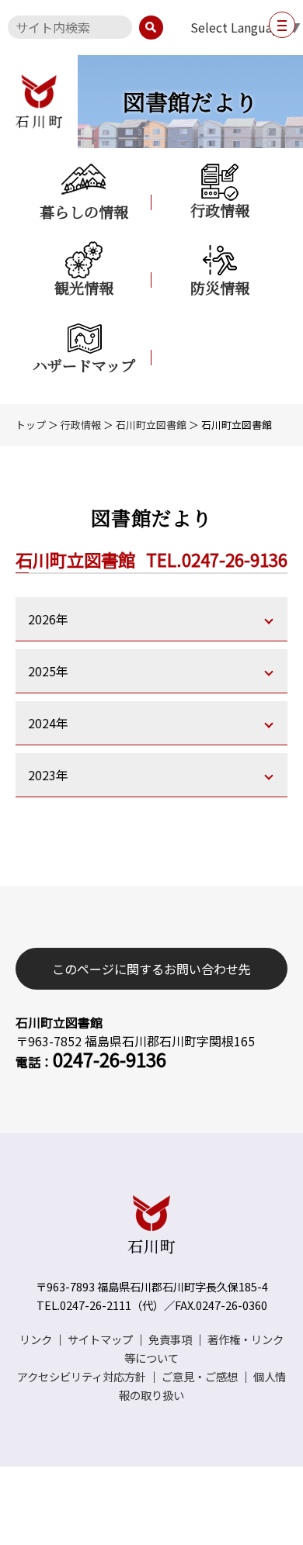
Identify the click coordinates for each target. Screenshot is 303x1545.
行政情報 (219, 209)
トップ (31, 424)
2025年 (48, 671)
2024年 (48, 723)
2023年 (48, 775)
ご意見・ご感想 (200, 1376)
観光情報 (83, 287)
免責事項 (170, 1339)
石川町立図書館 (151, 424)
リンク (35, 1339)
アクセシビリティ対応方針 (81, 1376)
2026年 (48, 619)
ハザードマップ (84, 364)
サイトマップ (100, 1339)
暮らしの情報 (84, 211)
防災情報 (219, 287)
